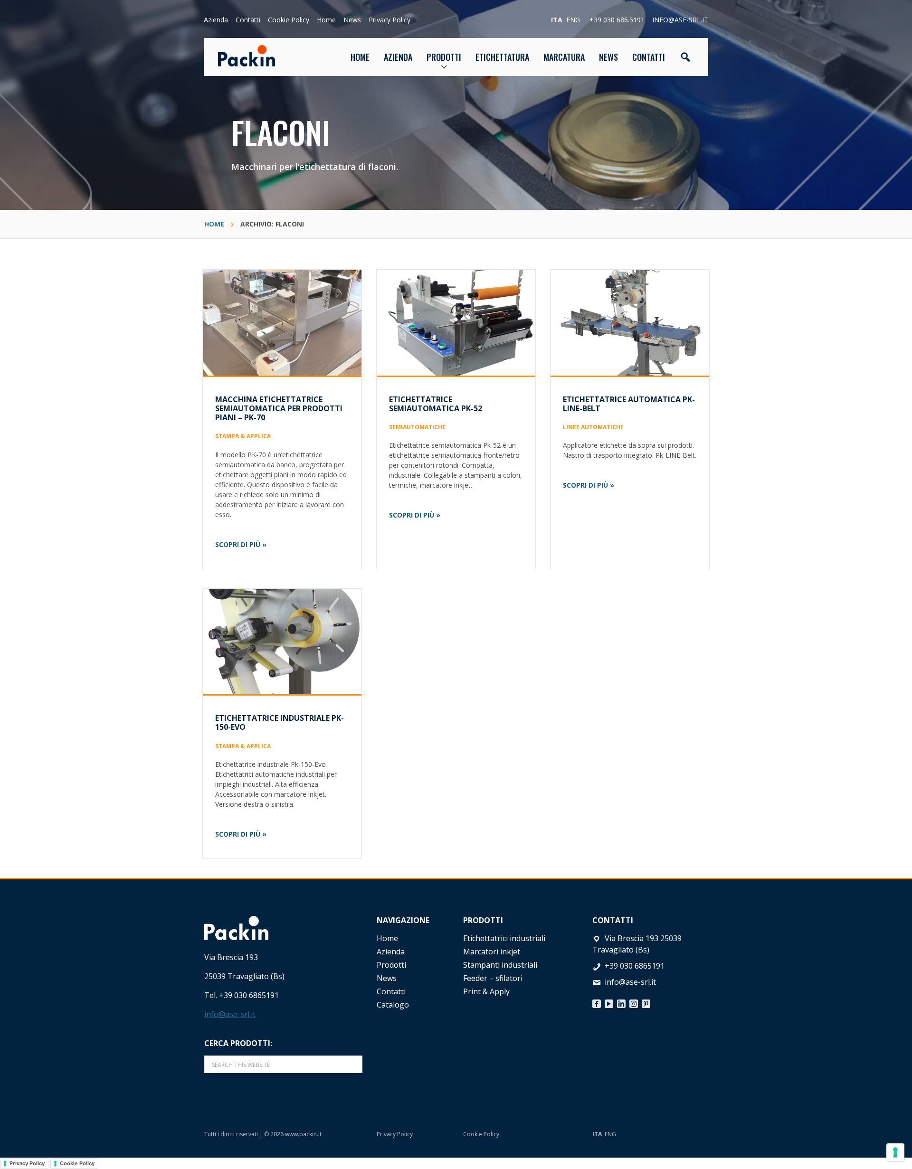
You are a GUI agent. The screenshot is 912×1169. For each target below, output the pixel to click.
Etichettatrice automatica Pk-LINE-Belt (629, 404)
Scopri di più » (240, 544)
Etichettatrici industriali (504, 938)
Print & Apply (486, 991)
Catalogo (393, 1004)
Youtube (609, 1001)
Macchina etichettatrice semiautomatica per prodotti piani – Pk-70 (278, 408)
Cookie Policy (288, 19)
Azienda (216, 19)
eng (573, 19)
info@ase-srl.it (680, 19)
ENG (610, 1134)
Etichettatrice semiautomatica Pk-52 (435, 404)
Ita (556, 19)
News (352, 19)
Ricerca (685, 57)
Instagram (633, 1001)
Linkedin (621, 1001)
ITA (597, 1134)
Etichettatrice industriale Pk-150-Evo (279, 722)
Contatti (248, 19)
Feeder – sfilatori (492, 978)
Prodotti (391, 965)
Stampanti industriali (500, 965)
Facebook (596, 1001)
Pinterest (646, 1001)
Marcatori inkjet (491, 951)
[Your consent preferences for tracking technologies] (895, 1152)
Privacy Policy (389, 19)
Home (326, 19)
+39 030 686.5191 (617, 19)
